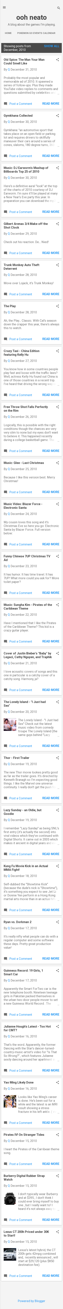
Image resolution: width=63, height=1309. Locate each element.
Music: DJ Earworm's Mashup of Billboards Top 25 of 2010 (26, 169)
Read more (50, 103)
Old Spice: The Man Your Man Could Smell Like (24, 61)
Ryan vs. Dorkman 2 (17, 922)
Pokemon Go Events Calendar (36, 33)
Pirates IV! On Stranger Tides (24, 1135)
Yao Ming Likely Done (18, 1082)
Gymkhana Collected (18, 115)
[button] (57, 60)
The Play (10, 306)
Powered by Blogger (31, 1301)
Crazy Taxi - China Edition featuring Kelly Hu (21, 352)
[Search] (59, 8)
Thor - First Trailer (16, 758)
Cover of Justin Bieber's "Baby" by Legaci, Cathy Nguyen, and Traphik (28, 655)
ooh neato (31, 17)
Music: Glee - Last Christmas (24, 463)
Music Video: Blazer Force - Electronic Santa (23, 506)
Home (8, 33)
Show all (51, 46)
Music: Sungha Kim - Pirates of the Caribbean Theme (28, 606)
